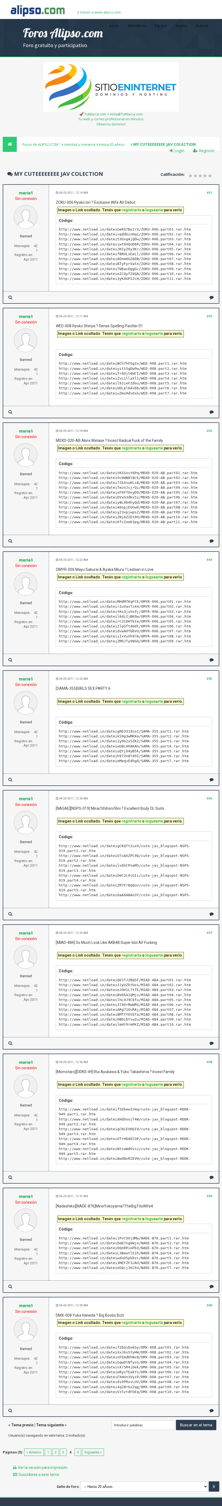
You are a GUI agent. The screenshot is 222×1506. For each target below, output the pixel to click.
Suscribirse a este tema (39, 1474)
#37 (209, 933)
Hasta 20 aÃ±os (112, 144)
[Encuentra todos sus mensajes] (10, 297)
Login (178, 150)
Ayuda (181, 25)
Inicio (114, 25)
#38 (209, 1062)
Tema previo (22, 1425)
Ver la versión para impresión (42, 1467)
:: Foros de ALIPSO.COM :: (40, 144)
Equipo (161, 25)
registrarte (131, 210)
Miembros (137, 25)
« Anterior (34, 1452)
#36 (209, 798)
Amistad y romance (80, 144)
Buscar (202, 25)
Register (206, 150)
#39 (209, 1196)
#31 (209, 193)
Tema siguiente (50, 1425)
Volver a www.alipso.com (100, 12)
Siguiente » (93, 1452)
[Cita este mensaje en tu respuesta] (212, 297)
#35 (209, 679)
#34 (209, 560)
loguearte (154, 210)
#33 (209, 431)
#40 (209, 1305)
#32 (209, 316)
